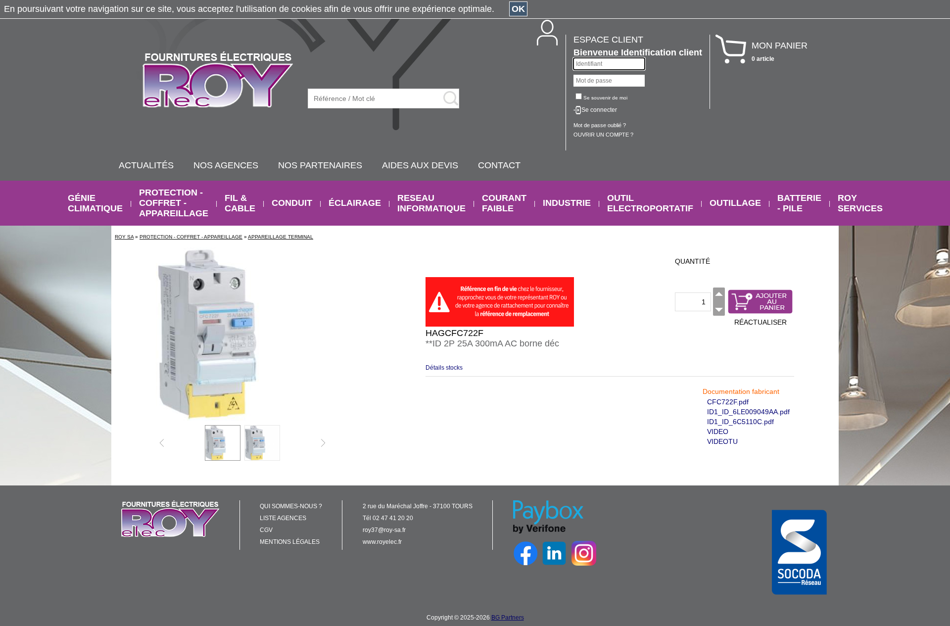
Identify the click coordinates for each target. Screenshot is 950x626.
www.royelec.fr (382, 541)
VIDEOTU (722, 441)
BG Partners (507, 617)
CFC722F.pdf (728, 402)
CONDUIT (292, 203)
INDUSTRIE (567, 203)
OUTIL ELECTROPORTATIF (650, 203)
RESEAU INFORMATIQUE (431, 203)
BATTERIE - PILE (799, 203)
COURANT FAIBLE (504, 203)
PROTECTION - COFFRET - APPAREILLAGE (173, 203)
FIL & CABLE (240, 203)
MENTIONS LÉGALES (290, 541)
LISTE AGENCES (283, 518)
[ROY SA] (217, 80)
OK (518, 9)
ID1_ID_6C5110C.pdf (740, 422)
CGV (266, 530)
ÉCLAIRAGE (355, 203)
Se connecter (599, 109)
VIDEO (717, 431)
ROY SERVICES (860, 203)
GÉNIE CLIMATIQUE (95, 203)
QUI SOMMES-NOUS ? (291, 506)
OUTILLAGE (735, 203)
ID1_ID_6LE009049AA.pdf (748, 412)
